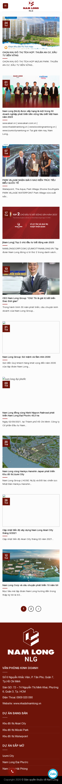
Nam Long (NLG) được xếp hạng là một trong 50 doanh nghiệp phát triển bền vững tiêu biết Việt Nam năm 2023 (30, 114)
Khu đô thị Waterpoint (15, 736)
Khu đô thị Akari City (14, 723)
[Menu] (5, 6)
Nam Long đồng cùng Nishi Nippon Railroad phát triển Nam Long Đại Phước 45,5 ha (28, 414)
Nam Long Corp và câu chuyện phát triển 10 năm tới (30, 585)
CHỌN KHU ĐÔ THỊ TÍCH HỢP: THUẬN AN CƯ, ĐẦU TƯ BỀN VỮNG (29, 54)
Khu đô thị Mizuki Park (15, 729)
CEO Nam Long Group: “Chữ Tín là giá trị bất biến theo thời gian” (28, 299)
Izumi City (8, 755)
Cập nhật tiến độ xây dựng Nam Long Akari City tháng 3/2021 (27, 531)
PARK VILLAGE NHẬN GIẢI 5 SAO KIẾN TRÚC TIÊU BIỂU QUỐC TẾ (29, 181)
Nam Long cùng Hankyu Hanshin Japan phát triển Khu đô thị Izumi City (28, 473)
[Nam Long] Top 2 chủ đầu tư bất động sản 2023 (28, 242)
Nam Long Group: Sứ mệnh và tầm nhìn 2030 (26, 357)
